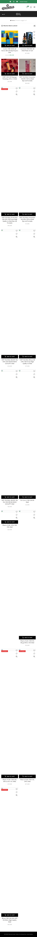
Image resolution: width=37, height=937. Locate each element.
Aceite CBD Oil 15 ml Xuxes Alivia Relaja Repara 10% (9, 50)
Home (13, 20)
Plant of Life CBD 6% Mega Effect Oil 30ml (27, 642)
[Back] (3, 14)
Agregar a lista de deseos (16, 32)
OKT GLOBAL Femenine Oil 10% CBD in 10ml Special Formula (27, 79)
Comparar (16, 35)
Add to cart (11, 45)
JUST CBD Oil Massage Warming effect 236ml (9, 78)
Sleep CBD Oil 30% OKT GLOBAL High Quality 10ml (9, 920)
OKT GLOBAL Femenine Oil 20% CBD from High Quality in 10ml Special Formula (10, 220)
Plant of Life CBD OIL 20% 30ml (27, 780)
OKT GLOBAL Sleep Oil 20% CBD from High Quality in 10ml (27, 361)
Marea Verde (11, 934)
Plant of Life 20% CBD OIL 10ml (9, 526)
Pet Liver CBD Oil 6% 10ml (27, 501)
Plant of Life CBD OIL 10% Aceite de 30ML (10, 780)
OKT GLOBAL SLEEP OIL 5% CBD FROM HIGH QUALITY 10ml (10, 502)
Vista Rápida (16, 38)
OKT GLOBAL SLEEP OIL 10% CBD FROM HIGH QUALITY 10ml (10, 361)
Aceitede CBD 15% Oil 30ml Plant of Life (27, 49)
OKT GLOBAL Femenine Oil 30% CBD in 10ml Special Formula (27, 219)
